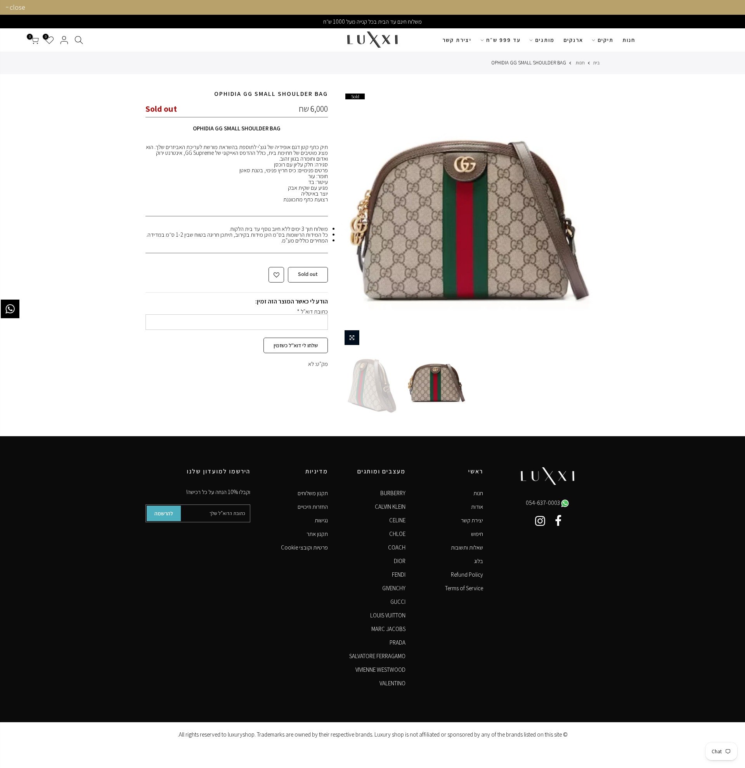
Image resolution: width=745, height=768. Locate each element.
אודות (477, 506)
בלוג (478, 561)
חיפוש (477, 533)
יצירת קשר (456, 39)
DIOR (399, 561)
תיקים (605, 39)
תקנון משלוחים (313, 493)
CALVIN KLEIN (390, 506)
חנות (628, 39)
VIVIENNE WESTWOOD (380, 669)
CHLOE (397, 533)
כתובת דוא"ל (312, 311)
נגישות (321, 520)
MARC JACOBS (388, 629)
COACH (396, 547)
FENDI (398, 574)
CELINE (397, 520)
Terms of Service (464, 588)
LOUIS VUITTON (387, 615)
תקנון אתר (317, 533)
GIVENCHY (393, 588)
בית (596, 62)
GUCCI (397, 601)
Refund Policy (467, 574)
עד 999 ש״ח (503, 39)
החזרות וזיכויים (313, 506)
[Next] (352, 219)
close (17, 7)
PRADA (397, 642)
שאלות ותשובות (467, 547)
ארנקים (573, 39)
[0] (34, 40)
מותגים (544, 39)
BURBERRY (392, 493)
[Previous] (586, 219)
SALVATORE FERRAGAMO (377, 656)
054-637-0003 (543, 502)
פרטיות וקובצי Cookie (304, 547)
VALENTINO (392, 683)
